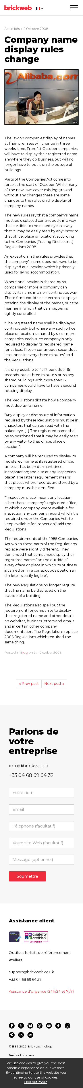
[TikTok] (58, 1026)
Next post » (54, 684)
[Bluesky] (30, 1026)
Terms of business (21, 1055)
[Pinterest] (11, 1035)
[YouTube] (49, 1026)
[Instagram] (67, 1026)
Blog (24, 652)
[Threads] (39, 1026)
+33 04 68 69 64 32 (31, 775)
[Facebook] (11, 1026)
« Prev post (29, 684)
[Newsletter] (30, 1035)
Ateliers (15, 960)
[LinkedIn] (21, 1035)
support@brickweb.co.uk (31, 972)
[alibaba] (41, 97)
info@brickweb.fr (29, 766)
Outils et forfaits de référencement (40, 953)
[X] (21, 1026)
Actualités (12, 29)
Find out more (35, 1082)
